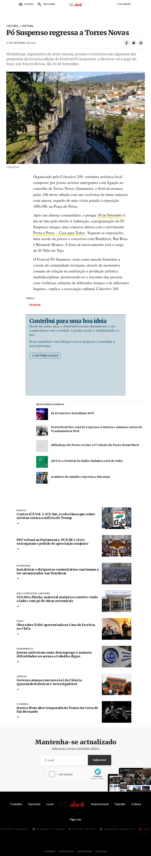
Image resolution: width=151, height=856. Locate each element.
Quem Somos (84, 851)
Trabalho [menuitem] (16, 804)
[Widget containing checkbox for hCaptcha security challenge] (75, 774)
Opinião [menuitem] (119, 804)
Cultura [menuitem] (136, 804)
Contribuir (49, 851)
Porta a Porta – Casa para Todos (59, 232)
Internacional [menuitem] (100, 804)
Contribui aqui (45, 355)
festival (35, 304)
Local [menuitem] (49, 804)
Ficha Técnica (66, 851)
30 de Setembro (110, 215)
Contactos (101, 851)
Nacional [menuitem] (34, 804)
